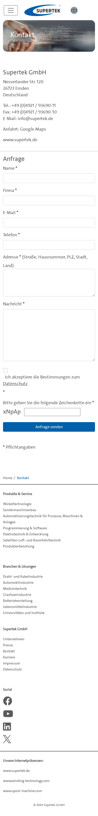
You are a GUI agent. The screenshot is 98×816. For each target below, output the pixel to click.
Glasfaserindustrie (17, 594)
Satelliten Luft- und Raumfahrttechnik (32, 540)
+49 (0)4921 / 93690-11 (34, 105)
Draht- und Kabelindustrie (23, 576)
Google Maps (33, 129)
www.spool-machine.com (22, 791)
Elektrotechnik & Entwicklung (25, 534)
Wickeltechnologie (17, 504)
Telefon (10, 235)
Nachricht (12, 304)
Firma (8, 190)
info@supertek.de (35, 118)
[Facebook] (7, 701)
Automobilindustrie (18, 582)
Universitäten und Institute (23, 612)
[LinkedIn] (7, 726)
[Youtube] (7, 713)
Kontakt (9, 651)
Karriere (9, 657)
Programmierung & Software (25, 528)
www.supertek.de (20, 140)
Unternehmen (13, 639)
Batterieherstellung (17, 600)
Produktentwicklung (18, 546)
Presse (8, 645)
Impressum (11, 663)
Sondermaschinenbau (19, 510)
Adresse (10, 257)
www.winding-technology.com (26, 780)
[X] (7, 739)
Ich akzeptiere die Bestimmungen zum (41, 380)
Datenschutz (15, 384)
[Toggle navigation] (11, 10)
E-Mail (9, 213)
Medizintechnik (15, 588)
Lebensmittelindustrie (20, 606)
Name (9, 168)
